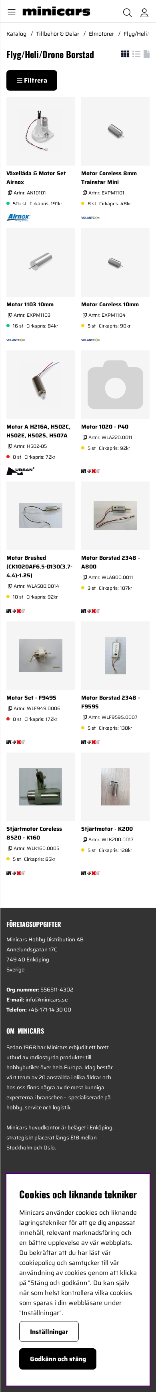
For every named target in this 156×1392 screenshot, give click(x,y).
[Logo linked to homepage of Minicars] (57, 11)
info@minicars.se (47, 999)
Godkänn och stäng (58, 1359)
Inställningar (49, 1332)
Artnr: (29, 192)
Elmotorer (101, 33)
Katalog (16, 33)
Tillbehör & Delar (57, 33)
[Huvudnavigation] (10, 11)
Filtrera (34, 80)
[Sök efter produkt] (127, 11)
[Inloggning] (144, 11)
